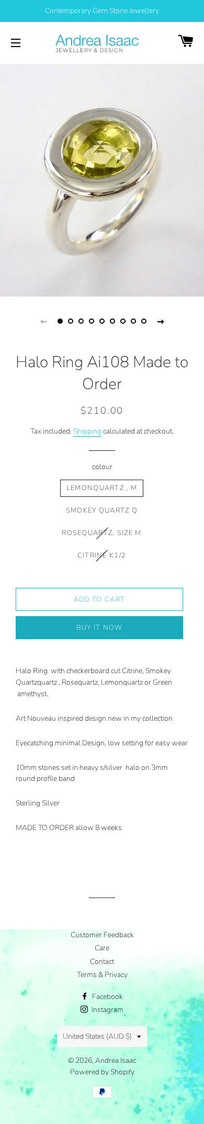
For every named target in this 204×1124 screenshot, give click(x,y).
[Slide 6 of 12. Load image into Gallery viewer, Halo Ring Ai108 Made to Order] (112, 321)
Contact (102, 962)
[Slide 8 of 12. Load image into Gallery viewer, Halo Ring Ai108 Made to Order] (133, 321)
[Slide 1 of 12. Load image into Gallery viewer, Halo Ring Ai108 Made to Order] (60, 321)
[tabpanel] (102, 179)
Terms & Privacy (102, 975)
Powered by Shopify (102, 1072)
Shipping (87, 431)
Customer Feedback (102, 935)
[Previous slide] (43, 321)
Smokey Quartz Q (102, 510)
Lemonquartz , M (102, 488)
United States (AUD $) (97, 1036)
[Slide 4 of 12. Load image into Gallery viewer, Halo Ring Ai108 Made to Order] (91, 321)
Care (102, 948)
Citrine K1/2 (102, 555)
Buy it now (99, 627)
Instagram (106, 1010)
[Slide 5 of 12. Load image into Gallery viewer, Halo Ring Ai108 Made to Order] (102, 321)
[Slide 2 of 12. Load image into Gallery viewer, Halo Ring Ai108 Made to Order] (70, 321)
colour (102, 467)
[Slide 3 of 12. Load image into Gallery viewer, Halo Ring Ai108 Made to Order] (81, 321)
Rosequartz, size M (101, 533)
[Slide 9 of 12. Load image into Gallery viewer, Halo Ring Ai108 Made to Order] (144, 321)
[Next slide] (160, 321)
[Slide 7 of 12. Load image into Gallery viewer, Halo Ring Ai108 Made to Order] (123, 321)
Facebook (106, 997)
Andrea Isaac (115, 1060)
